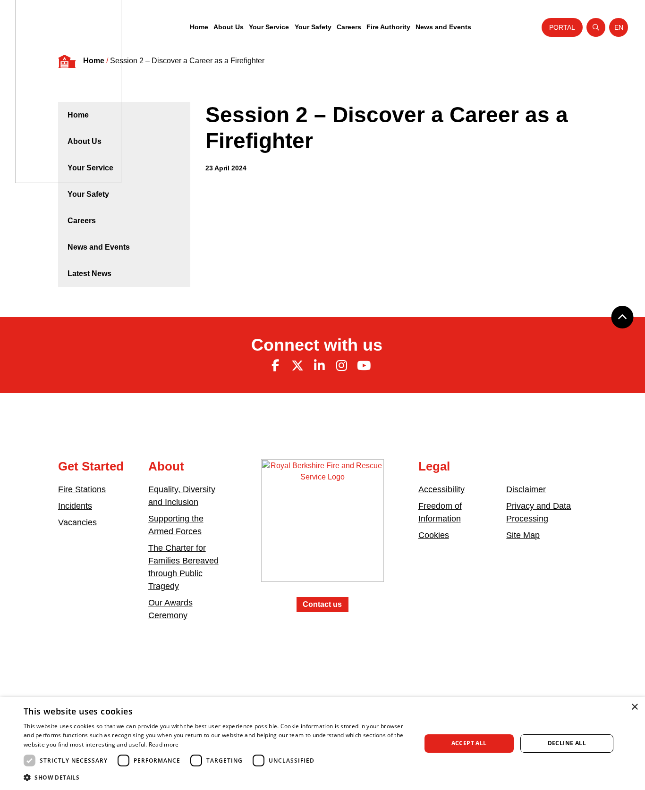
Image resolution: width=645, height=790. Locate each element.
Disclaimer (526, 489)
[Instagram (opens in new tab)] (341, 366)
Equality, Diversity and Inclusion (181, 496)
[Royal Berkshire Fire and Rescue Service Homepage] (322, 527)
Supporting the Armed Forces (176, 525)
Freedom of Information (440, 512)
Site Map (523, 535)
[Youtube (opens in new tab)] (364, 366)
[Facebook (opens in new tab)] (275, 366)
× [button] (634, 707)
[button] (216, 777)
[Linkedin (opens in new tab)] (320, 366)
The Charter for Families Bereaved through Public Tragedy (183, 567)
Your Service (269, 27)
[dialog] (322, 743)
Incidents (75, 506)
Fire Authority (388, 27)
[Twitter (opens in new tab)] (297, 366)
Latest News (89, 273)
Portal (562, 27)
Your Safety (313, 27)
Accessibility (441, 489)
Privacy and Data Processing (538, 512)
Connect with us (316, 344)
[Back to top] (622, 317)
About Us (228, 27)
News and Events (443, 27)
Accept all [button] (469, 743)
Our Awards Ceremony (170, 609)
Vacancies (77, 522)
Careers (349, 27)
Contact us (322, 604)
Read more (164, 744)
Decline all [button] (567, 743)
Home (199, 27)
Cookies (433, 535)
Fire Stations (82, 489)
